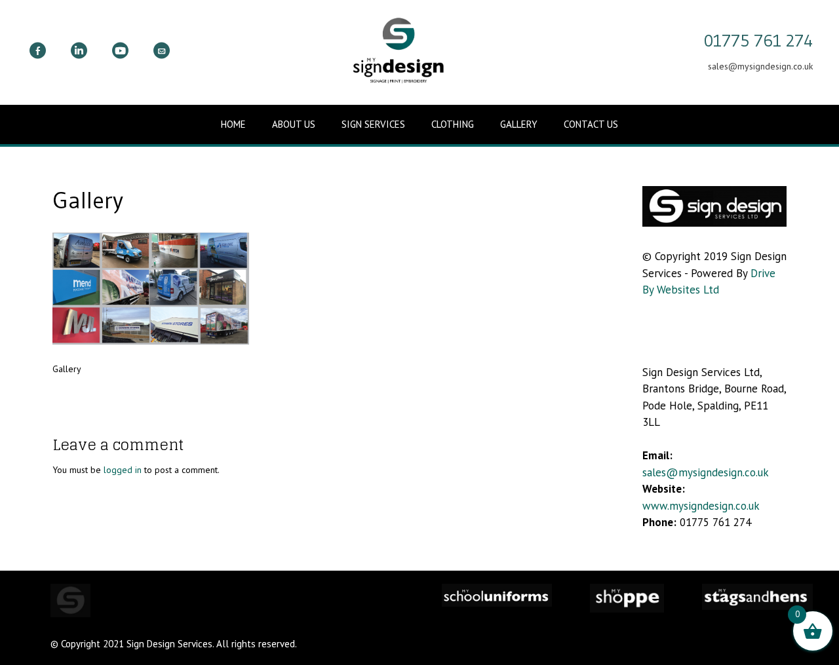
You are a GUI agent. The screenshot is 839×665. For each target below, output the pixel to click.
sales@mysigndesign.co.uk (705, 472)
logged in (123, 470)
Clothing (452, 124)
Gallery (518, 124)
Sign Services (373, 124)
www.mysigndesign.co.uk (701, 506)
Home (233, 124)
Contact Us (591, 124)
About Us (293, 124)
